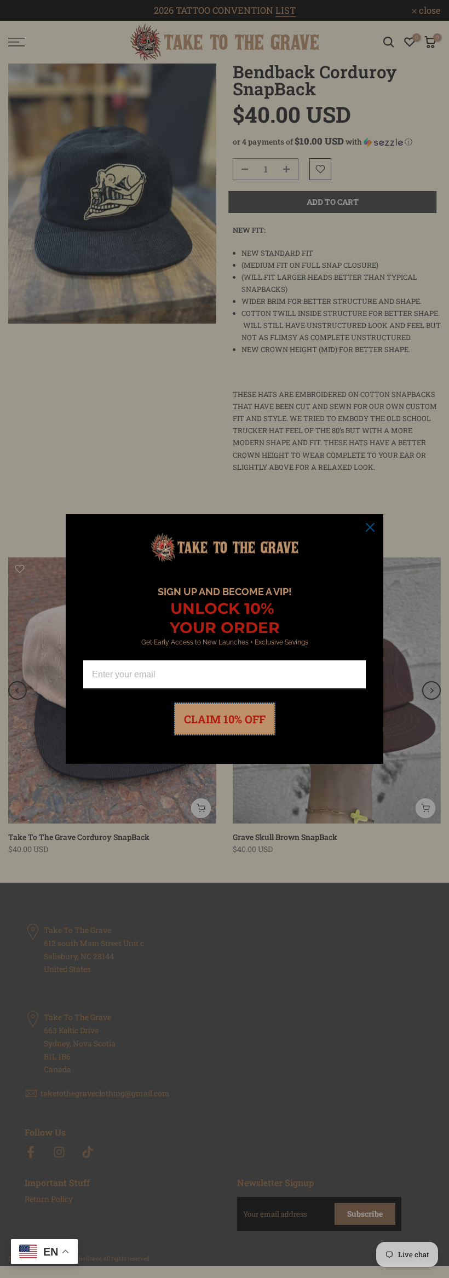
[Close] (370, 527)
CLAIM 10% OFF (225, 719)
